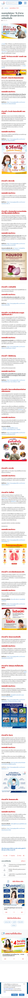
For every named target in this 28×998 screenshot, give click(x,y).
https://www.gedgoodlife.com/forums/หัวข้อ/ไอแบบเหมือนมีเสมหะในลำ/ (13, 433)
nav (25, 3)
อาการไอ (3, 44)
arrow (17, 3)
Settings (14, 994)
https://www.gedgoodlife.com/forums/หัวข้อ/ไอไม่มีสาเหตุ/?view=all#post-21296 (13, 380)
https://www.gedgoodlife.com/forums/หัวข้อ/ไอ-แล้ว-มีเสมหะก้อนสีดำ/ (13, 139)
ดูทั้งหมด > (23, 861)
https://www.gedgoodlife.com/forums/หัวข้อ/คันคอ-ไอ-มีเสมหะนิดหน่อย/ (13, 102)
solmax (14, 925)
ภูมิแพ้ (25, 672)
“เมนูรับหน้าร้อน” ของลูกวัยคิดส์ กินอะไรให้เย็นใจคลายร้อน (17, 874)
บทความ (6, 8)
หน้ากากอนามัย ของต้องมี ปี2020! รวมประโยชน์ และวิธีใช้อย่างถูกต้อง (13, 763)
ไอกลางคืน (20, 922)
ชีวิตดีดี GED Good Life (3, 3)
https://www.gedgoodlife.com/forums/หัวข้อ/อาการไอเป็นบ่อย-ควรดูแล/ (13, 347)
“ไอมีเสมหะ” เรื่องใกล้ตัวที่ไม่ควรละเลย (10, 428)
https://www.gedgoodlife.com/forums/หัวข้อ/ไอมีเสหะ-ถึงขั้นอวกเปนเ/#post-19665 (13, 700)
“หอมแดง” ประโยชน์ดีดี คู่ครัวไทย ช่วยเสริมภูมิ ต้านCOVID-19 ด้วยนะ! (13, 249)
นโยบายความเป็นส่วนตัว (8, 989)
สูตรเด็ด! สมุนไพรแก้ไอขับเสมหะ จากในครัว (11, 429)
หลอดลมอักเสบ (4, 498)
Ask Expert (4, 51)
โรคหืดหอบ (20, 409)
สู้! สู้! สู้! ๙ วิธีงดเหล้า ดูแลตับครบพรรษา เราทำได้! (17, 870)
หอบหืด (14, 922)
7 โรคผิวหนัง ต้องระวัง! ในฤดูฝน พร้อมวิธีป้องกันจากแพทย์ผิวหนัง (17, 865)
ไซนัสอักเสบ (13, 501)
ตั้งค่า (5, 992)
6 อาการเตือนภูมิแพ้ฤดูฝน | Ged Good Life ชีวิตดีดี (13, 908)
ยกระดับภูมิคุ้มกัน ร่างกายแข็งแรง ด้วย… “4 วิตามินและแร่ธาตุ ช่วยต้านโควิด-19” (13, 955)
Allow (21, 994)
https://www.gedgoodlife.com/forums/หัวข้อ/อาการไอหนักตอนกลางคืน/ (13, 604)
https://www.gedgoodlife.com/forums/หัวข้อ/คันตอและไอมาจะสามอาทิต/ (13, 244)
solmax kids (7, 922)
